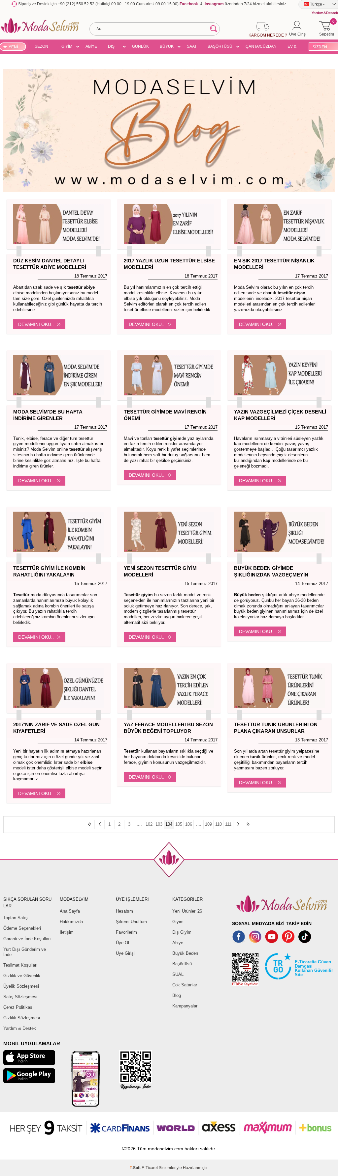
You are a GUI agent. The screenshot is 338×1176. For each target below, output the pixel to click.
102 (149, 824)
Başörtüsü (182, 963)
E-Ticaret (150, 1167)
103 (158, 824)
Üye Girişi (125, 953)
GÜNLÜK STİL (140, 47)
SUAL (178, 974)
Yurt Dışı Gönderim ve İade (24, 952)
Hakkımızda (71, 921)
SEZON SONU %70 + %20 (41, 47)
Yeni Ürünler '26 (187, 911)
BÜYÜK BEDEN (167, 47)
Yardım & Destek (19, 1028)
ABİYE (91, 46)
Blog (176, 995)
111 (228, 824)
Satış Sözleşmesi (20, 996)
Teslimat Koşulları (20, 965)
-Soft (136, 1167)
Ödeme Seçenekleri (22, 928)
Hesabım (124, 911)
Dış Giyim (181, 932)
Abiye (177, 942)
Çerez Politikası (18, 1007)
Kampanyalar (184, 1005)
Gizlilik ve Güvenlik (21, 975)
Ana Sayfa (70, 911)
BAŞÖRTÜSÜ (220, 46)
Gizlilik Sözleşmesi (21, 1017)
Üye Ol (122, 942)
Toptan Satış (15, 917)
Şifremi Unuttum (131, 921)
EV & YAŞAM (294, 47)
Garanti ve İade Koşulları (27, 938)
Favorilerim (126, 932)
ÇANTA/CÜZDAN (261, 46)
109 (208, 824)
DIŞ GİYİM (113, 47)
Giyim (178, 921)
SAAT (192, 46)
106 (188, 824)
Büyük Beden (185, 953)
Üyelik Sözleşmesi (21, 986)
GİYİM (66, 46)
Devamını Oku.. (36, 324)
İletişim (67, 932)
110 (218, 824)
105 (178, 824)
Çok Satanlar (184, 984)
